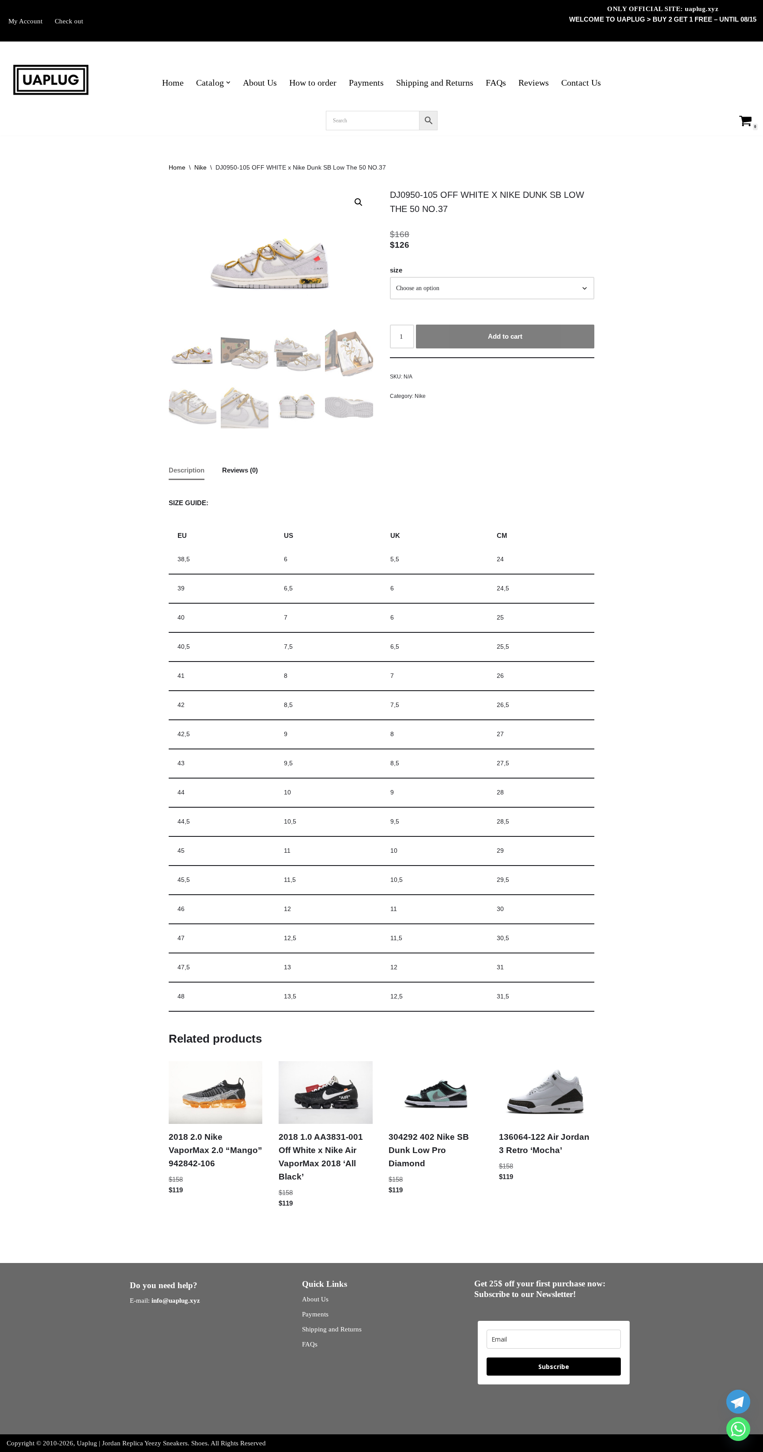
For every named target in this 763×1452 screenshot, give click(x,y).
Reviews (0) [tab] (240, 470)
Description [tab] (186, 470)
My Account (25, 21)
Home (173, 82)
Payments (366, 82)
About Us (260, 82)
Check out (69, 21)
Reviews (533, 82)
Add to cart (505, 336)
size (396, 270)
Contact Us (581, 82)
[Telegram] (738, 1402)
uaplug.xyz (701, 8)
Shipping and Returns (434, 82)
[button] (228, 82)
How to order (312, 82)
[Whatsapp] (738, 1429)
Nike (200, 167)
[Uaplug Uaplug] (51, 80)
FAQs (496, 82)
